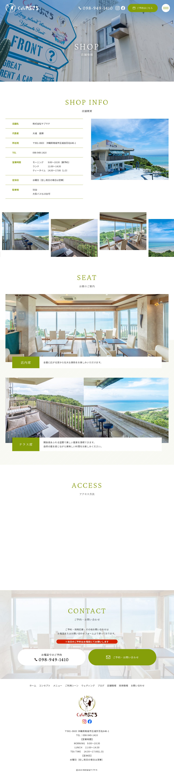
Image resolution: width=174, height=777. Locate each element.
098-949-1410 (39, 152)
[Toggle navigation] (166, 8)
